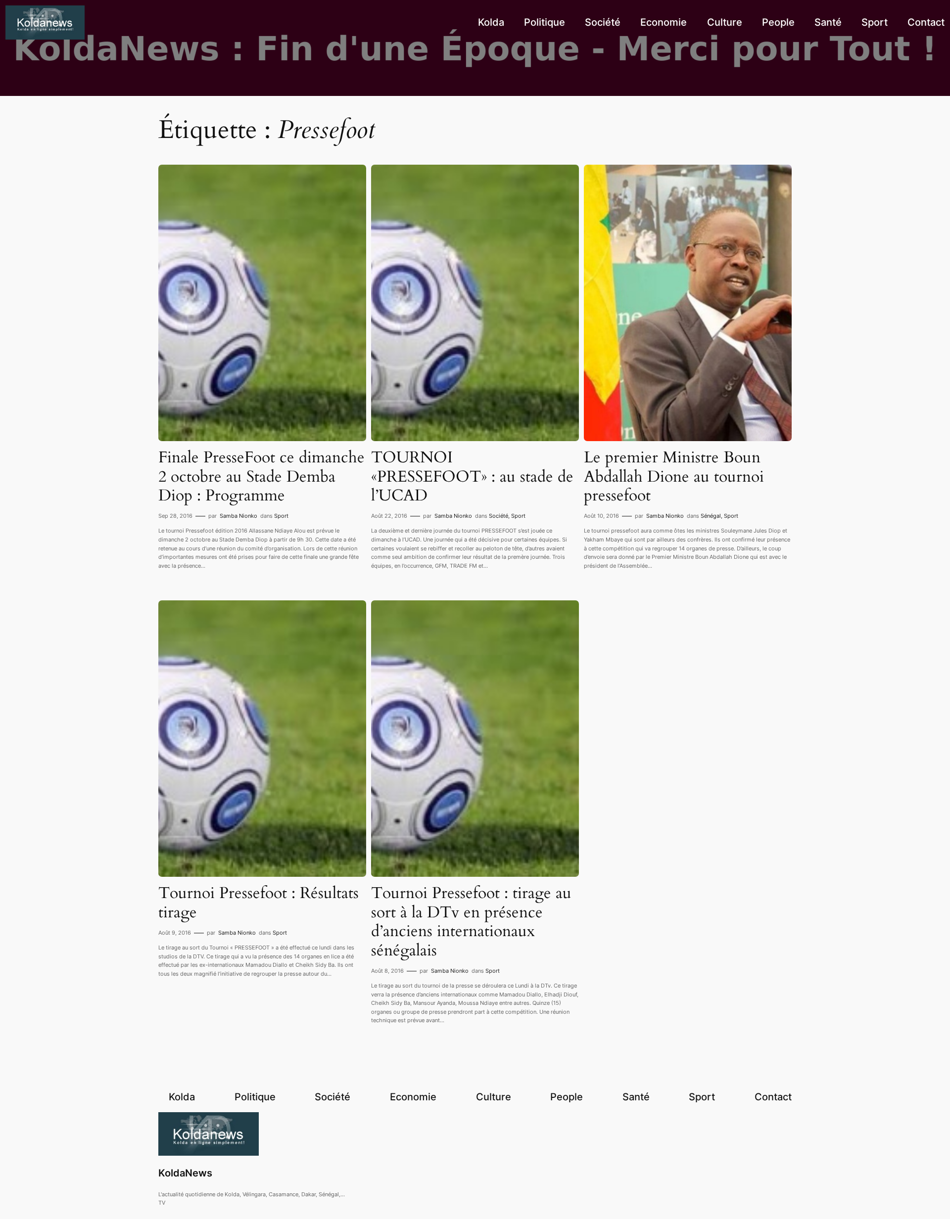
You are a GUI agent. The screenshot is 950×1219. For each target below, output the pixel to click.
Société (498, 515)
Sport (281, 515)
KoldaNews (185, 1173)
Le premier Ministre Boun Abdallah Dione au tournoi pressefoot (674, 476)
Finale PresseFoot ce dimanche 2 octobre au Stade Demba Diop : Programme (261, 476)
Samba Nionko (238, 515)
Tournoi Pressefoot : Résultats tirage (258, 903)
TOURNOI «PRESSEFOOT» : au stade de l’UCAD (472, 476)
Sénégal (711, 515)
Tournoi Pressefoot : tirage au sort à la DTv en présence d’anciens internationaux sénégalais (471, 922)
